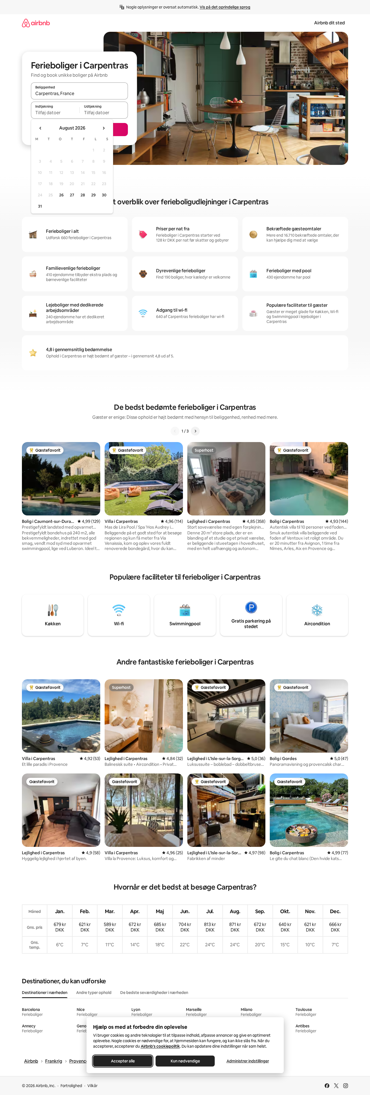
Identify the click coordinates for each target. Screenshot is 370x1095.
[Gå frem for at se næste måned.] (103, 128)
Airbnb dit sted (329, 23)
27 (72, 195)
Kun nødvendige (185, 1061)
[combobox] (79, 93)
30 (104, 195)
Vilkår (92, 1085)
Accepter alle (122, 1061)
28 (83, 195)
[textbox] (55, 112)
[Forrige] (175, 431)
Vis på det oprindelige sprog (225, 7)
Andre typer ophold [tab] (93, 992)
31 (40, 206)
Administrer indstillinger (247, 1061)
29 (93, 195)
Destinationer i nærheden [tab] (44, 992)
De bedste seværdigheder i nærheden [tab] (154, 992)
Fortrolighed (71, 1085)
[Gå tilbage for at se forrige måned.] (40, 128)
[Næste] (195, 431)
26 (61, 195)
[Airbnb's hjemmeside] (36, 22)
